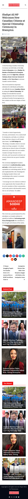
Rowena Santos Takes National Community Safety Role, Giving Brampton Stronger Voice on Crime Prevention (13, 372)
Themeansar (14, 489)
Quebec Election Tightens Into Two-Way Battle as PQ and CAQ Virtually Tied (13, 342)
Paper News (23, 487)
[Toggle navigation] (3, 5)
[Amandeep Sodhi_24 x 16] (14, 204)
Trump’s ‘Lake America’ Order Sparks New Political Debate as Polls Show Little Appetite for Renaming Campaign (13, 478)
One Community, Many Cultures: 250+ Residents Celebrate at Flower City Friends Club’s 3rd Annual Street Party (13, 316)
